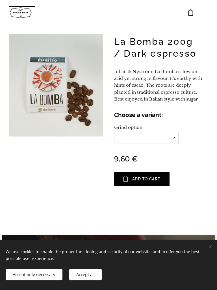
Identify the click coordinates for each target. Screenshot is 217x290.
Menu (202, 12)
